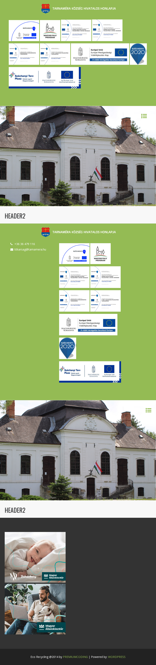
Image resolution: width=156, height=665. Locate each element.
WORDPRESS (117, 657)
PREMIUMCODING (75, 657)
